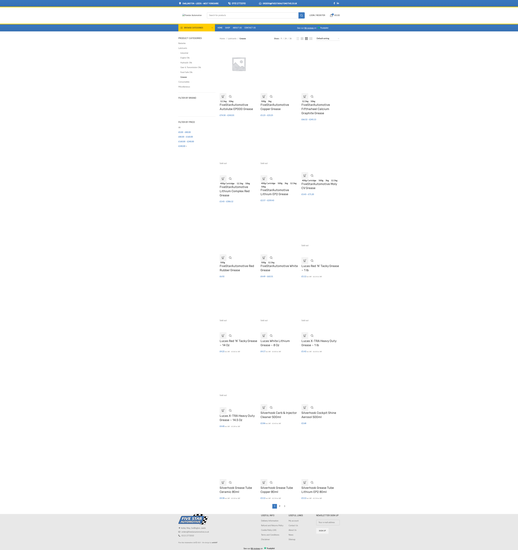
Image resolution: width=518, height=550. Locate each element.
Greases (183, 77)
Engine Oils (185, 58)
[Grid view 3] (306, 38)
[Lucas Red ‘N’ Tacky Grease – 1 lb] (320, 225)
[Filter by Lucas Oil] (187, 104)
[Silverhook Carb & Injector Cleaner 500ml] (280, 375)
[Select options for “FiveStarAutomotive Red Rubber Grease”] (223, 257)
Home (222, 39)
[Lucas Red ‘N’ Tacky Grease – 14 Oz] (239, 300)
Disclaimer (265, 540)
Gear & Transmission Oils (190, 67)
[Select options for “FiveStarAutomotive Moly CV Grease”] (304, 175)
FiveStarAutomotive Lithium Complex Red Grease (235, 191)
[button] (264, 407)
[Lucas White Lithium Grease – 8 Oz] (280, 300)
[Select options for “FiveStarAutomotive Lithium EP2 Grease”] (264, 178)
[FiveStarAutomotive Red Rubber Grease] (239, 225)
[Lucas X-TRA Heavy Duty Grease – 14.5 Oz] (239, 375)
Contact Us (293, 526)
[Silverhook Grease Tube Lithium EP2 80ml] (320, 450)
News (291, 535)
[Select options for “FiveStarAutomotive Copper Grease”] (264, 96)
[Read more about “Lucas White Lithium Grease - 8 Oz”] (264, 335)
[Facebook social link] (334, 3)
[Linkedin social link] (338, 3)
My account (294, 521)
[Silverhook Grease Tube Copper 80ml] (280, 450)
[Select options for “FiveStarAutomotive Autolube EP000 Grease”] (223, 96)
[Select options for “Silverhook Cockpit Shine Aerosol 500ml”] (304, 407)
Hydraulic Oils (186, 63)
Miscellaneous (184, 87)
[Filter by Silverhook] (206, 104)
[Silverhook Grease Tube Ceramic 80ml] (239, 450)
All (179, 128)
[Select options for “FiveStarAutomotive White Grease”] (264, 257)
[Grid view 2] (302, 38)
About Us (292, 530)
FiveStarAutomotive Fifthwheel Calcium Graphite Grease (315, 109)
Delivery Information (269, 521)
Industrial (184, 53)
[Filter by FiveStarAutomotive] (187, 110)
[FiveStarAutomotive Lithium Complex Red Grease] (239, 143)
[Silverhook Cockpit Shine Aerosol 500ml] (320, 375)
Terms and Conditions (270, 535)
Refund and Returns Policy (272, 526)
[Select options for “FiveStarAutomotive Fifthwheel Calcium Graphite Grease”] (304, 96)
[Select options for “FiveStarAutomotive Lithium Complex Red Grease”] (223, 178)
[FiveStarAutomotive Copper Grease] (280, 64)
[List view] (298, 38)
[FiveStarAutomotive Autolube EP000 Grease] (239, 64)
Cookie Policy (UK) (268, 530)
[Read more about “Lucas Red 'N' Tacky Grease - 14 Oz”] (223, 335)
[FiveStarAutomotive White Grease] (280, 225)
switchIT (214, 542)
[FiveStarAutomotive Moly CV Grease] (320, 143)
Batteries (182, 43)
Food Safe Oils (186, 72)
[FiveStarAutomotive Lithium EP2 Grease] (280, 143)
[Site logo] (192, 15)
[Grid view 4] (310, 38)
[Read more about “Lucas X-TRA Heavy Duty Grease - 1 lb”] (304, 335)
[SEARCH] (301, 15)
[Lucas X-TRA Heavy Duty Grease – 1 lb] (320, 300)
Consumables (183, 82)
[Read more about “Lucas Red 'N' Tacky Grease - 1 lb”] (304, 260)
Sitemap (292, 540)
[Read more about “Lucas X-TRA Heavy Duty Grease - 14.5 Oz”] (223, 410)
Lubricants (182, 48)
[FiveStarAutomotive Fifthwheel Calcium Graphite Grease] (320, 64)
